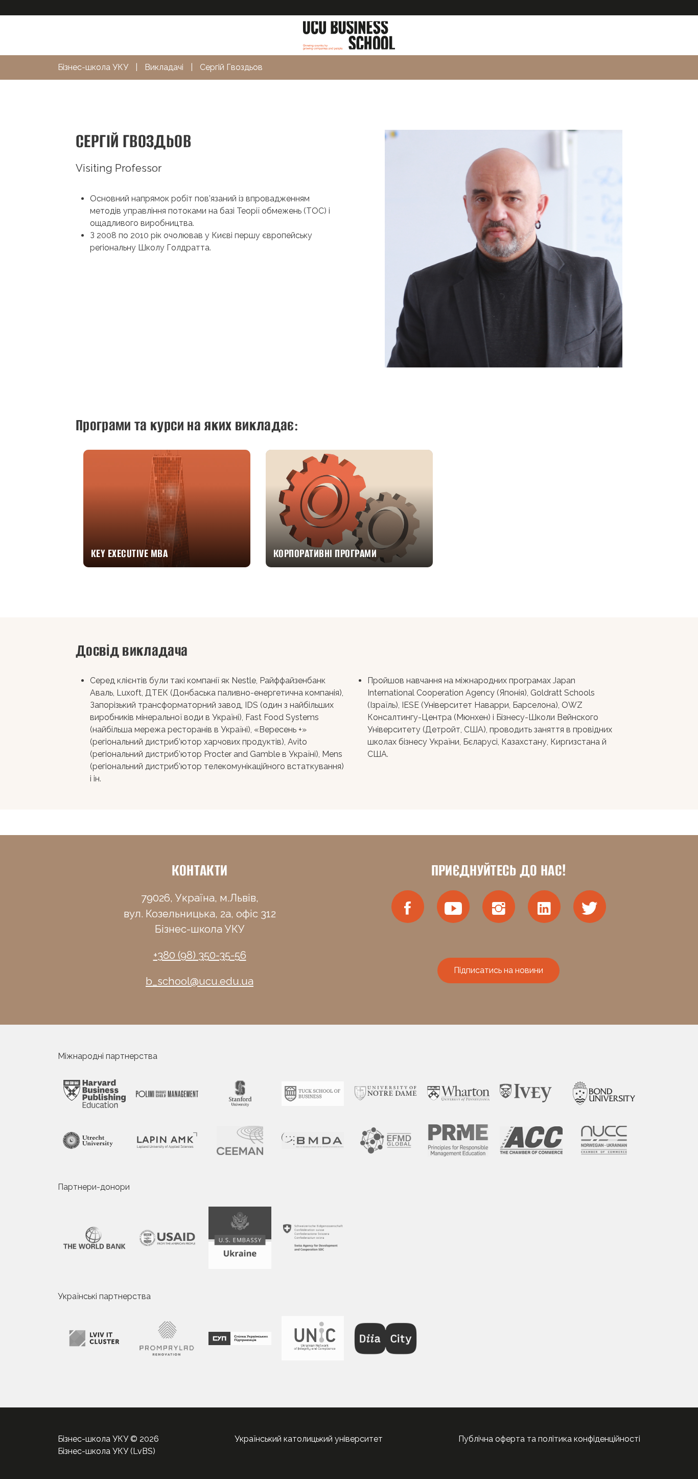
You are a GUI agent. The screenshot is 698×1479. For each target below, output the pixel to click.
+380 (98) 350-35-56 (199, 955)
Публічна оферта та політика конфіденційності (549, 1439)
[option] (167, 508)
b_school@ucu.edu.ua (199, 981)
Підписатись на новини (498, 970)
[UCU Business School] (349, 34)
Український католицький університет (309, 1439)
